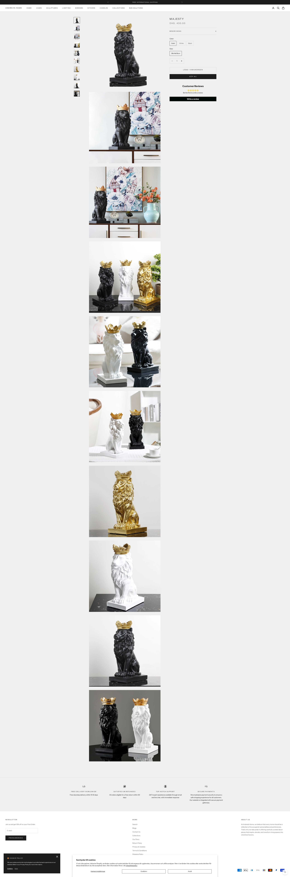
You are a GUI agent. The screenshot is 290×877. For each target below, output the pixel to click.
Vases (39, 8)
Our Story (135, 839)
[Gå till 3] (77, 36)
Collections (118, 8)
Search (134, 824)
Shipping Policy (137, 854)
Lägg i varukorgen (193, 69)
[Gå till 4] (77, 45)
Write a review (193, 99)
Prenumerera (16, 838)
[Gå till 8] (77, 77)
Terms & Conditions (139, 851)
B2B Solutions (136, 8)
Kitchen (91, 8)
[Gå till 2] (77, 28)
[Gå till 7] (77, 69)
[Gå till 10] (77, 93)
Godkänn (144, 871)
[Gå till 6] (77, 61)
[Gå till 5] (77, 53)
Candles (104, 8)
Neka (16, 868)
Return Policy (137, 843)
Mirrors (79, 8)
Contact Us (136, 832)
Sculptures (52, 8)
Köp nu (193, 76)
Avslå (190, 871)
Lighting (66, 8)
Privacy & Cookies (138, 847)
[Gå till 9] (77, 85)
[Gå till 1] (77, 20)
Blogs (134, 828)
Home (29, 8)
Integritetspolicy (131, 866)
